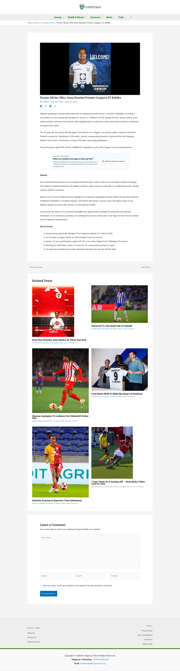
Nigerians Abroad (38, 421)
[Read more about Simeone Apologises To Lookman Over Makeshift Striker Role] (60, 380)
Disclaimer (148, 639)
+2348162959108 (101, 659)
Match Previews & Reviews (100, 487)
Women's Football (38, 503)
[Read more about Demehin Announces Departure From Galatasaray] (60, 462)
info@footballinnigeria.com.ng (93, 663)
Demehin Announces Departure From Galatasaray (57, 500)
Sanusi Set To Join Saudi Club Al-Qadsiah (111, 325)
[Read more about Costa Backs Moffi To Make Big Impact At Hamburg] (119, 369)
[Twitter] (46, 106)
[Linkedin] (50, 106)
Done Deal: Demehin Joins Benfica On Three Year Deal (59, 339)
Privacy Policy (146, 631)
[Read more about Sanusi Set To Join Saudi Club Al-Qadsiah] (119, 304)
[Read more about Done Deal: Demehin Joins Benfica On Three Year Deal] (53, 311)
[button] (62, 17)
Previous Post (35, 267)
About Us (31, 633)
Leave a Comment (69, 343)
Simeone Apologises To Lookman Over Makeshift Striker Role (60, 417)
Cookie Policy (147, 644)
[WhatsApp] (55, 106)
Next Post (146, 267)
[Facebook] (41, 106)
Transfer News (57, 101)
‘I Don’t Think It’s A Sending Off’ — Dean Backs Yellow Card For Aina (118, 482)
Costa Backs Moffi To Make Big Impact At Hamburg (116, 393)
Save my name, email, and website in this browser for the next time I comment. (77, 585)
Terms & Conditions (144, 635)
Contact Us (32, 637)
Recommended (33, 642)
